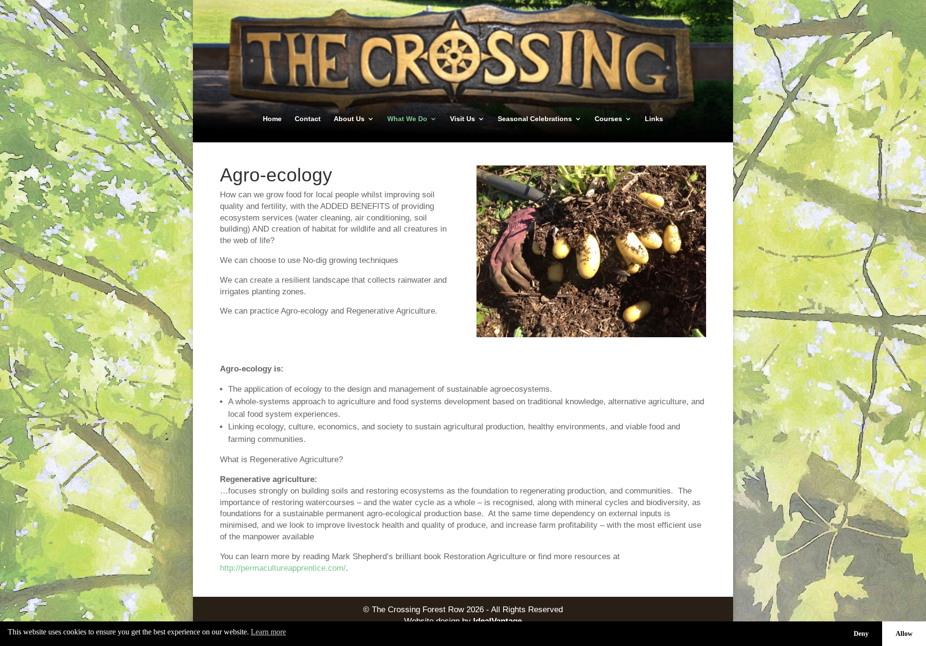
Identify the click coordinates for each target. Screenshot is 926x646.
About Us (349, 119)
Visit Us (462, 119)
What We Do (407, 119)
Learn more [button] (268, 632)
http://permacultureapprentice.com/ (283, 568)
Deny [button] (861, 633)
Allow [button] (904, 633)
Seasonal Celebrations (535, 119)
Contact (308, 119)
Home (272, 119)
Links (654, 119)
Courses (608, 119)
